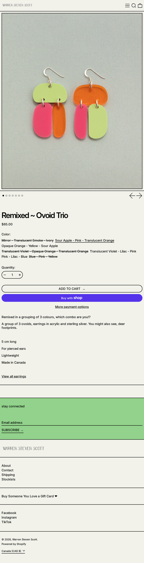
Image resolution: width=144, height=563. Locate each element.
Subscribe (10, 430)
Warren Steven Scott (24, 539)
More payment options (72, 307)
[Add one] (20, 275)
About (6, 465)
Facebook (9, 513)
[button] (133, 5)
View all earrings (14, 376)
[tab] (3, 195)
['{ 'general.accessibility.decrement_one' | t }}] (5, 275)
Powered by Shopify (14, 543)
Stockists (8, 479)
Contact (7, 470)
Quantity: (8, 267)
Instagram (9, 517)
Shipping (8, 475)
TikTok (6, 522)
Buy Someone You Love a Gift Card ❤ (29, 496)
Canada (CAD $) (12, 550)
